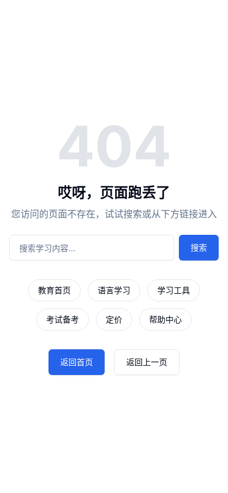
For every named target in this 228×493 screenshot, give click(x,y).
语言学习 (114, 290)
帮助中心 (165, 319)
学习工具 (173, 290)
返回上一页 (146, 362)
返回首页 (76, 362)
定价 (114, 319)
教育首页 (54, 290)
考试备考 (62, 319)
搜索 (199, 247)
